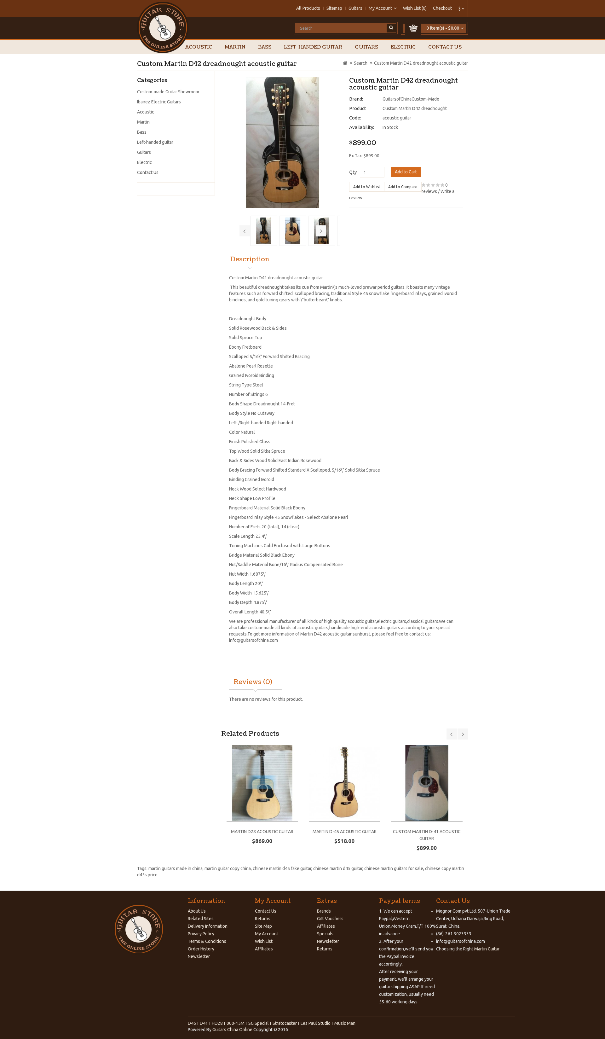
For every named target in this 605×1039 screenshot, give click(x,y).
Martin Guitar (486, 948)
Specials (325, 933)
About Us (197, 911)
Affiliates (264, 948)
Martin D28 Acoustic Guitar (262, 831)
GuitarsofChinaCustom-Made (411, 99)
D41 (204, 1023)
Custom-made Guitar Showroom (168, 91)
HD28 (217, 1023)
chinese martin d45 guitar (337, 868)
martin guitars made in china (175, 868)
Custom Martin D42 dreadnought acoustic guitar (421, 63)
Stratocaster (285, 1023)
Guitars (355, 8)
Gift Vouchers (330, 918)
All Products (308, 8)
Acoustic (198, 47)
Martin (235, 47)
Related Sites (201, 918)
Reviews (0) (252, 682)
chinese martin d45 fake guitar (282, 868)
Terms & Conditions (207, 941)
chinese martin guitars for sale (393, 868)
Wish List (264, 941)
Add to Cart (406, 171)
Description (249, 259)
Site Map (263, 926)
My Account (266, 933)
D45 (192, 1023)
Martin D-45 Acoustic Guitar (345, 831)
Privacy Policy (201, 933)
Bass (264, 47)
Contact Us (445, 47)
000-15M (236, 1023)
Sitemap (334, 8)
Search (360, 63)
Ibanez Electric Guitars (159, 101)
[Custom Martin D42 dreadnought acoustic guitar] (283, 142)
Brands (324, 911)
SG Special (258, 1023)
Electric (403, 47)
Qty (353, 172)
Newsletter (199, 956)
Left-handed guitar (313, 47)
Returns (262, 918)
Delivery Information (208, 926)
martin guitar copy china (228, 868)
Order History (201, 948)
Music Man (344, 1023)
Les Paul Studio (316, 1023)
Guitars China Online (232, 1029)
